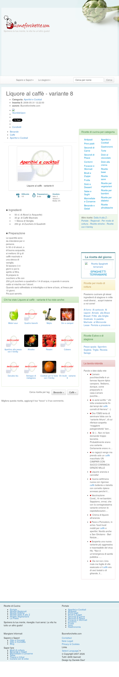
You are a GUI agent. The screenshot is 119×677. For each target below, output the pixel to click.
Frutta (87, 180)
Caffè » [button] (72, 392)
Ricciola (103, 349)
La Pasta (14, 618)
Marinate (88, 322)
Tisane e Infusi (17, 657)
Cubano (67, 349)
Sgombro (102, 346)
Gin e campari (67, 323)
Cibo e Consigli (17, 640)
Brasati (87, 315)
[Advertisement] (59, 54)
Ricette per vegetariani (106, 185)
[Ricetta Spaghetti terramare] (98, 264)
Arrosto (95, 312)
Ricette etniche (97, 223)
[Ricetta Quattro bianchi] (31, 314)
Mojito (49, 323)
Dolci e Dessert (88, 186)
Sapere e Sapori (24, 79)
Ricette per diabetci (106, 199)
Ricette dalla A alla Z (20, 614)
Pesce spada (90, 346)
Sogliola (87, 349)
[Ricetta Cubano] (67, 340)
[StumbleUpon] (13, 110)
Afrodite (31, 349)
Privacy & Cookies (70, 644)
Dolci (70, 625)
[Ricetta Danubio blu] (13, 366)
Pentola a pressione (100, 325)
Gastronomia (107, 146)
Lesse (87, 325)
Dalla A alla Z (100, 217)
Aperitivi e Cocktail (106, 141)
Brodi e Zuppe (87, 174)
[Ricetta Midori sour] (13, 314)
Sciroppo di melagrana (31, 376)
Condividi (16, 126)
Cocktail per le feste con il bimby (49, 376)
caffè (105, 406)
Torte (103, 150)
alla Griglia (103, 315)
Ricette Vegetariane (19, 616)
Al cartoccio (98, 309)
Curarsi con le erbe (19, 658)
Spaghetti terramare (98, 272)
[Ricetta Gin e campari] (67, 314)
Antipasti (88, 139)
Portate (84, 220)
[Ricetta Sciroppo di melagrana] (31, 366)
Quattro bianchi (31, 323)
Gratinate (88, 318)
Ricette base (104, 170)
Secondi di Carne (89, 149)
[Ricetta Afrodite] (31, 340)
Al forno (87, 309)
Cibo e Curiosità (18, 641)
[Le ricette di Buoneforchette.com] (59, 11)
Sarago (87, 352)
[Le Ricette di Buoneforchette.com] (27, 22)
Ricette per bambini (106, 192)
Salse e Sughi (87, 193)
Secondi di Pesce (89, 156)
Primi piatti (89, 143)
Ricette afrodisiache (107, 206)
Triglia (96, 349)
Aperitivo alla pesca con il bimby (13, 350)
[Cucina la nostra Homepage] (3, 79)
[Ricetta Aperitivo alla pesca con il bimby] (13, 340)
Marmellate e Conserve (89, 200)
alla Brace (105, 312)
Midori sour (13, 323)
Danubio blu (13, 375)
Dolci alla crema (105, 163)
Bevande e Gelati (89, 207)
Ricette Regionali (18, 611)
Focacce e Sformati (89, 167)
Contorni (88, 161)
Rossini (49, 349)
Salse (12, 655)
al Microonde (100, 322)
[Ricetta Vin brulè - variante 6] (67, 366)
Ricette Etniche (17, 612)
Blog (12, 643)
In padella (99, 318)
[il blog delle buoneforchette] (55, 78)
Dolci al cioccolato (106, 156)
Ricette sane (104, 177)
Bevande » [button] (58, 392)
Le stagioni (43, 79)
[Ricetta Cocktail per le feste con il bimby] (49, 366)
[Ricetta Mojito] (49, 314)
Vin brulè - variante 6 (67, 376)
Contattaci (67, 637)
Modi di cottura (17, 650)
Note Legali (67, 640)
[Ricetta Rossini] (49, 340)
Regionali (95, 220)
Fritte (94, 315)
